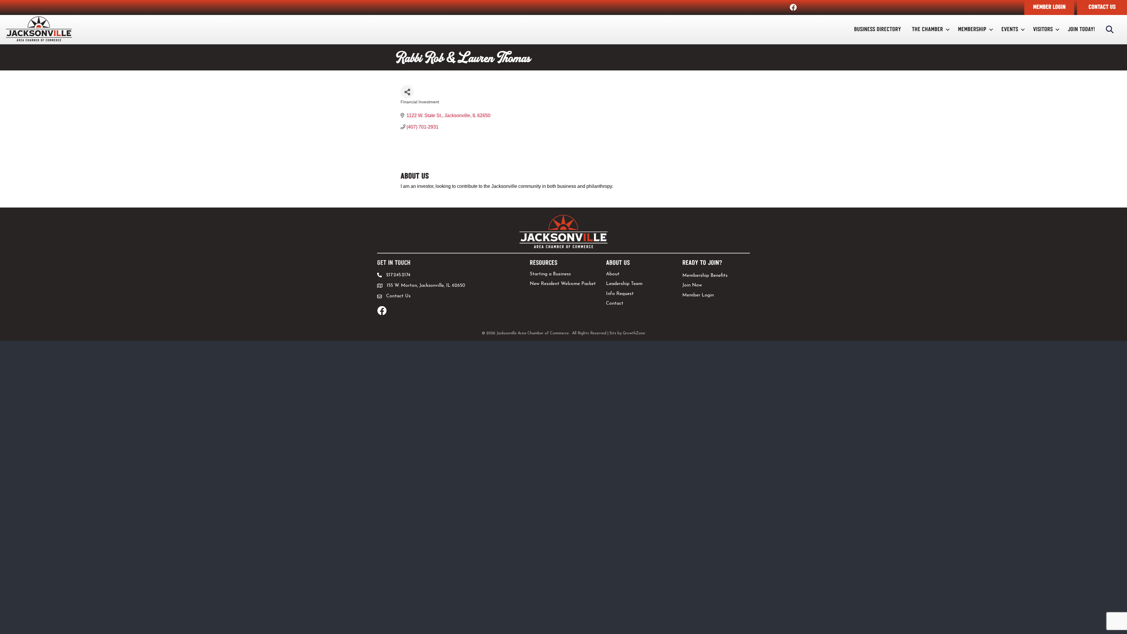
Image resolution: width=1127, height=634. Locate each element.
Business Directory (877, 29)
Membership (972, 29)
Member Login (698, 295)
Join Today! (1081, 29)
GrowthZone (634, 333)
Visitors (1043, 29)
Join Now (692, 285)
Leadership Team (624, 283)
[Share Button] (407, 91)
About (613, 274)
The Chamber (927, 29)
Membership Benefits (705, 275)
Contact (614, 303)
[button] (1049, 7)
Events (1009, 29)
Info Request (620, 293)
